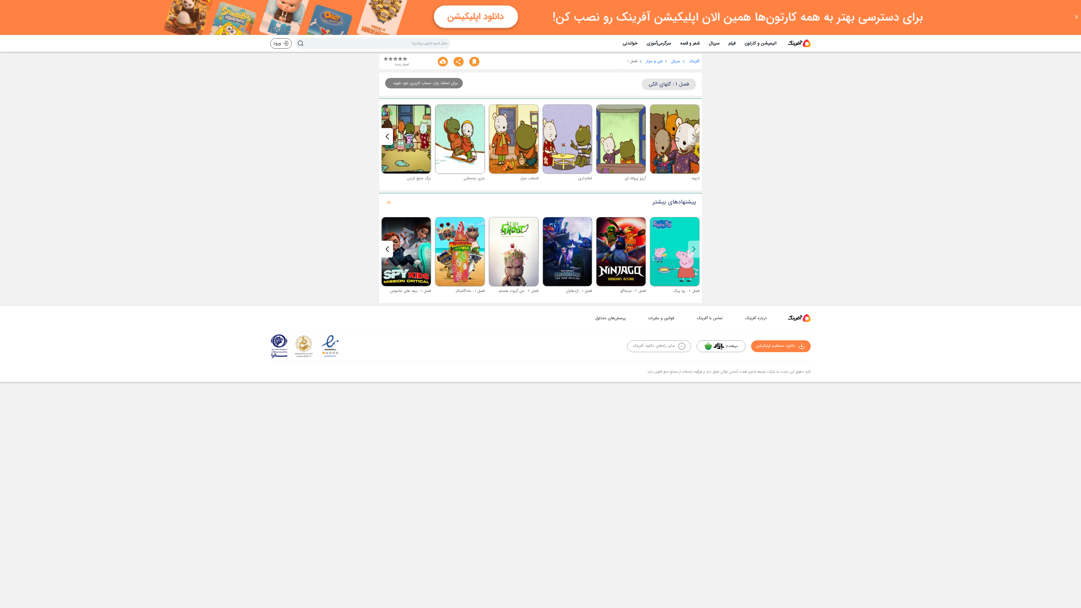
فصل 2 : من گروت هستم (519, 291)
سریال (714, 43)
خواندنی (630, 43)
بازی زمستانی (474, 178)
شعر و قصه (690, 43)
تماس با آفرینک (710, 318)
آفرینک (694, 61)
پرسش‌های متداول (610, 318)
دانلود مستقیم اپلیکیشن (775, 346)
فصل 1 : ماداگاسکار (470, 291)
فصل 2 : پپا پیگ (686, 291)
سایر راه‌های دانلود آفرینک (654, 346)
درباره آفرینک (756, 318)
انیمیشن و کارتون (760, 43)
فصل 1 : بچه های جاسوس (410, 291)
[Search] (300, 43)
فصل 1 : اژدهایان (579, 291)
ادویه (696, 178)
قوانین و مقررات (661, 318)
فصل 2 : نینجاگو (633, 291)
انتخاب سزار (529, 178)
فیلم (732, 43)
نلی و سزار (654, 61)
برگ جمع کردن (419, 178)
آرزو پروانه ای (635, 178)
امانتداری (585, 178)
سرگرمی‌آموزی (659, 43)
